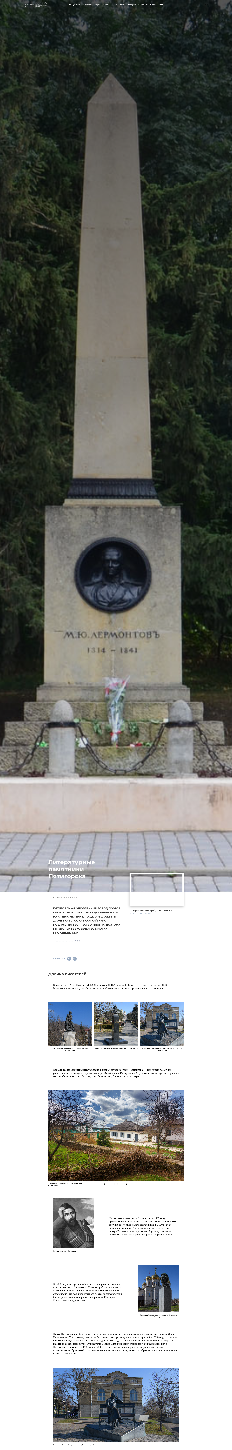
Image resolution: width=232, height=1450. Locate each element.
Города (106, 5)
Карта (97, 5)
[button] (107, 1184)
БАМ (161, 5)
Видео (153, 5)
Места (115, 5)
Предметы (143, 5)
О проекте (87, 5)
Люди (122, 5)
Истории (132, 5)
